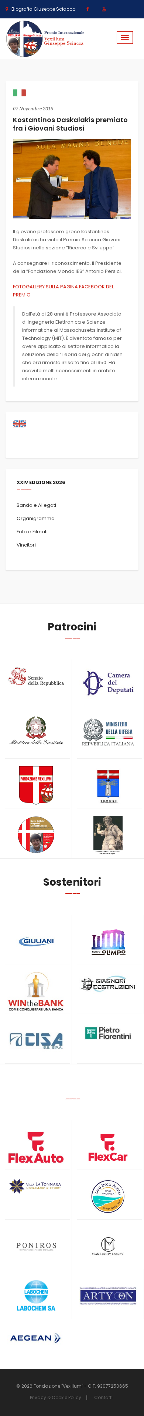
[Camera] (108, 683)
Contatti (103, 1397)
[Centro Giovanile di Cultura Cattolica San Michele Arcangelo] (108, 835)
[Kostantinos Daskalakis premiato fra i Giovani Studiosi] (72, 178)
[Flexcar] (108, 1147)
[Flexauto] (36, 1147)
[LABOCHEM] (36, 1296)
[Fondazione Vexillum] (36, 785)
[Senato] (36, 676)
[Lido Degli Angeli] (108, 1197)
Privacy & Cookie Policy (55, 1397)
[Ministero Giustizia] (36, 731)
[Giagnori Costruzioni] (108, 983)
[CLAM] (108, 1246)
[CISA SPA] (36, 1041)
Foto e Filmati (32, 531)
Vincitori (26, 544)
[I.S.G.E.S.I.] (108, 785)
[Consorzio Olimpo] (108, 939)
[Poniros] (36, 1246)
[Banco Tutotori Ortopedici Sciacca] (36, 835)
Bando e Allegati (36, 505)
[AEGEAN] (36, 1338)
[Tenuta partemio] (36, 1186)
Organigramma (36, 518)
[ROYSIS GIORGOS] (108, 1293)
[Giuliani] (36, 941)
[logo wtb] (36, 991)
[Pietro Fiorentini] (108, 1033)
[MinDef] (108, 732)
